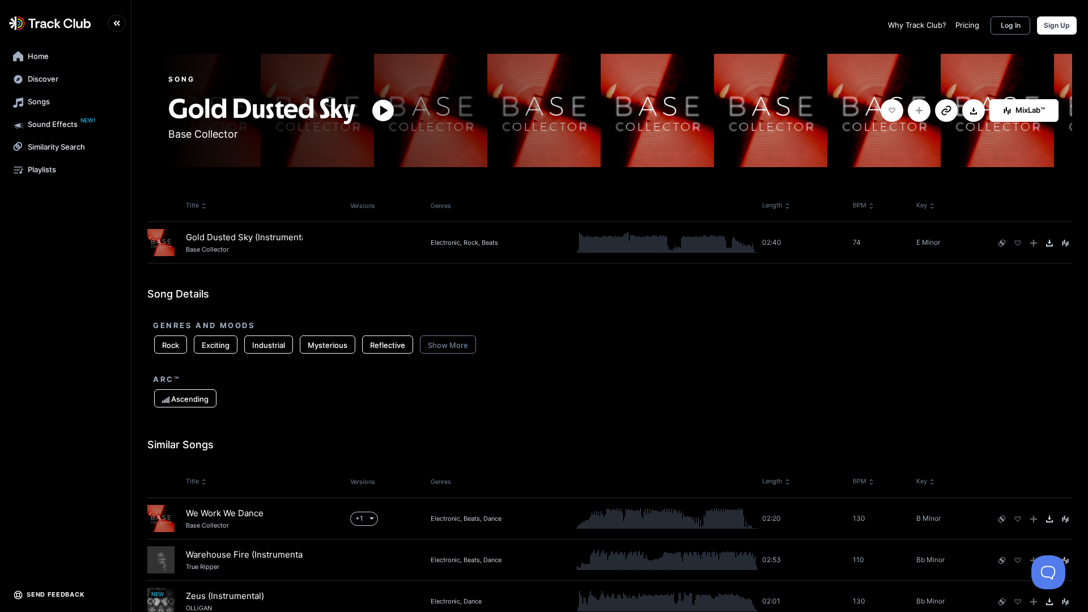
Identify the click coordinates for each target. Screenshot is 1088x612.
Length (772, 205)
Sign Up (1057, 25)
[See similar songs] (1002, 243)
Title (192, 205)
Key (921, 205)
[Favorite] (892, 110)
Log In (1011, 25)
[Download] (973, 111)
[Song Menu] (1065, 243)
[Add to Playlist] (919, 110)
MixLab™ (1030, 109)
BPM (859, 205)
